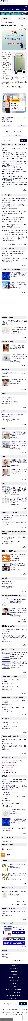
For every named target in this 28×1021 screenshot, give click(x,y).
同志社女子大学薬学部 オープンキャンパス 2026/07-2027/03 (18, 565)
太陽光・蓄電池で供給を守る (10, 397)
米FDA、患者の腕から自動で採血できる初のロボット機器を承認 (18, 284)
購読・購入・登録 (20, 9)
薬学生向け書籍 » (22, 622)
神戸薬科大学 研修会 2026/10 (11, 541)
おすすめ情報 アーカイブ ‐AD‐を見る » (17, 244)
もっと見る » (23, 190)
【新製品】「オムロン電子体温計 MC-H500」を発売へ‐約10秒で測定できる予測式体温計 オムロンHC (14, 171)
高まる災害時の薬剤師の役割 (10, 401)
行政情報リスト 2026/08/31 (10, 722)
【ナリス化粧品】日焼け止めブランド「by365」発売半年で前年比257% (18, 329)
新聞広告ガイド (6, 957)
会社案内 (14, 965)
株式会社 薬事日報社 (14, 1012)
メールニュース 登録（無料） (10, 772)
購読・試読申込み (14, 974)
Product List (14, 971)
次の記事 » (21, 18)
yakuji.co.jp (3, 1009)
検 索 (23, 140)
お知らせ (14, 983)
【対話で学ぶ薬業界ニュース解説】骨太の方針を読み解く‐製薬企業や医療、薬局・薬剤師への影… (14, 637)
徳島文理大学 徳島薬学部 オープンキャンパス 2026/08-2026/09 (18, 556)
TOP (2, 22)
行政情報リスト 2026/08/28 (10, 726)
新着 (4, 9)
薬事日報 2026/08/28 (8, 586)
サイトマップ (14, 968)
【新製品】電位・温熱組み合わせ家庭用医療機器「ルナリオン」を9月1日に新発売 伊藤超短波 (14, 184)
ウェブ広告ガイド (7, 954)
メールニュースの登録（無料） (14, 135)
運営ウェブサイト (14, 977)
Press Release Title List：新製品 (13, 87)
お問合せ (14, 986)
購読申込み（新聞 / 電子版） (10, 762)
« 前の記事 (6, 18)
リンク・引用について (14, 992)
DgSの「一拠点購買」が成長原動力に (12, 414)
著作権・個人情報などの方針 (14, 989)
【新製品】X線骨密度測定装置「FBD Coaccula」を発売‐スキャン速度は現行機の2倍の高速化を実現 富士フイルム (14, 178)
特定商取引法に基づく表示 (14, 995)
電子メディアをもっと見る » (19, 904)
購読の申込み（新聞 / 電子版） (14, 132)
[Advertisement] (14, 305)
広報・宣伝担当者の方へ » (20, 960)
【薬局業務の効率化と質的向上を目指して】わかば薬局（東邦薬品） (18, 434)
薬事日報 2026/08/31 (8, 581)
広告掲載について (14, 980)
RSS (8, 855)
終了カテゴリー (14, 998)
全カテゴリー (10, 9)
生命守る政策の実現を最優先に (10, 419)
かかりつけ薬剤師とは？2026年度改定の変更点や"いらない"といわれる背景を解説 (18, 654)
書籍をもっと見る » (22, 901)
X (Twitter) (10, 850)
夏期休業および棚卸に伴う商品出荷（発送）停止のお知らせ (18, 875)
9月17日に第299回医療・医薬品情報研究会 (14, 522)
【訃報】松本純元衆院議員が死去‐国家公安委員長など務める (18, 461)
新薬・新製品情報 (9, 22)
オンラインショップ (7, 767)
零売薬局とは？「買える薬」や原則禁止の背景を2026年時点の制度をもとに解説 (18, 663)
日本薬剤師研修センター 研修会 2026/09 (14, 537)
